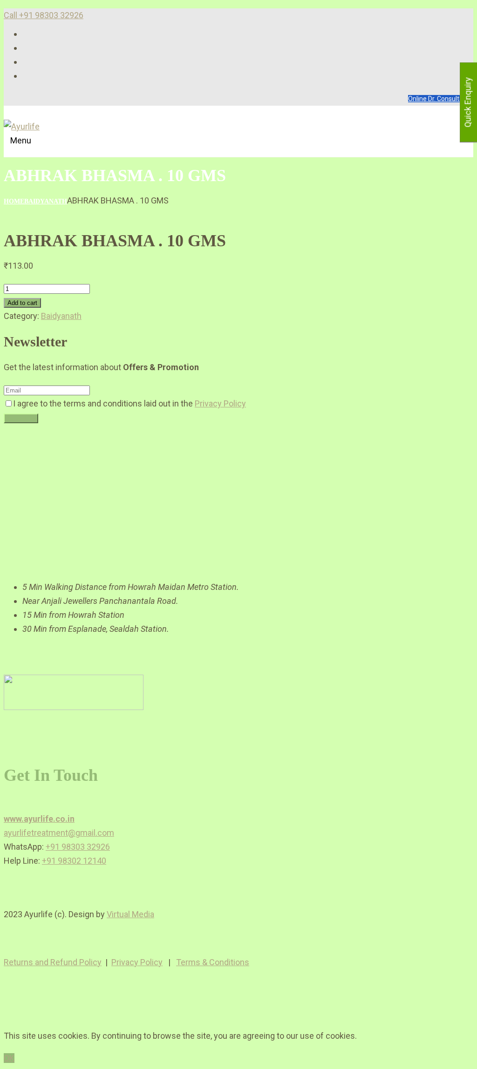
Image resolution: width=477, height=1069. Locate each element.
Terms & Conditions (212, 962)
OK (9, 1058)
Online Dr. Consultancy (440, 98)
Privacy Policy (220, 403)
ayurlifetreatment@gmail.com (59, 833)
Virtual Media (130, 914)
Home (14, 201)
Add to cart (22, 302)
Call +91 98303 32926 (43, 15)
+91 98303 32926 (78, 847)
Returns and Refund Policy (53, 962)
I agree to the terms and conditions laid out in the (129, 403)
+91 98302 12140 (74, 861)
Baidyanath (45, 201)
